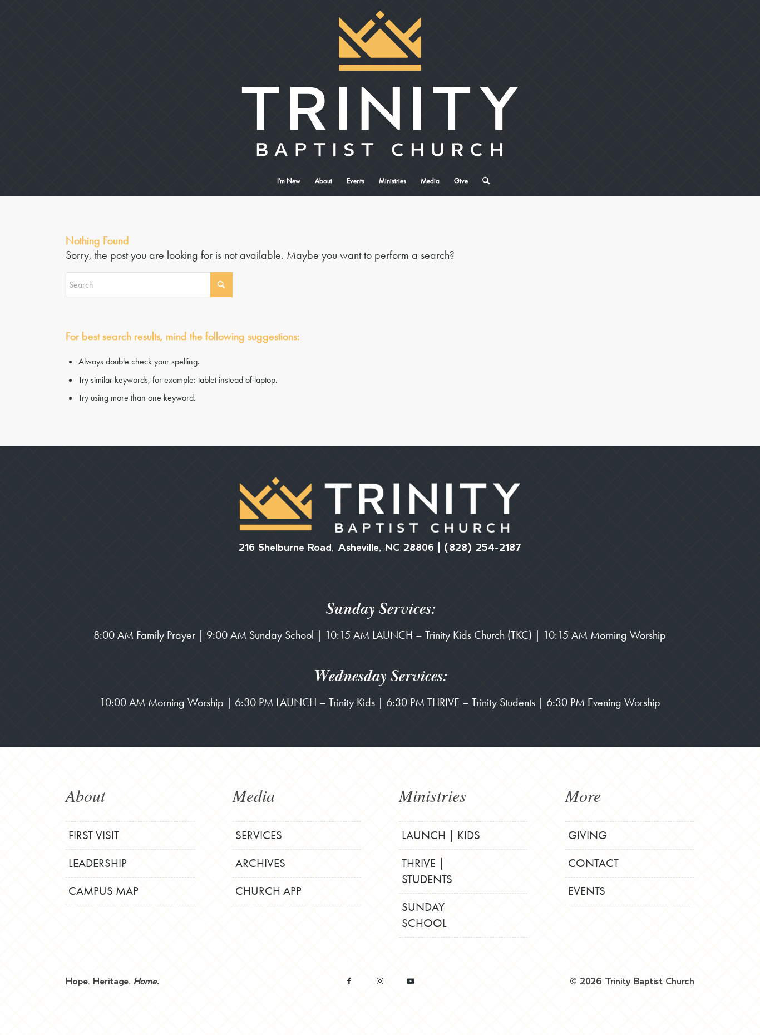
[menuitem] (289, 181)
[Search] (482, 181)
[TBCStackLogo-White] (379, 83)
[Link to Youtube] (410, 980)
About (85, 795)
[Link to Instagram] (379, 980)
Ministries (432, 795)
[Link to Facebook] (349, 980)
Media (254, 795)
